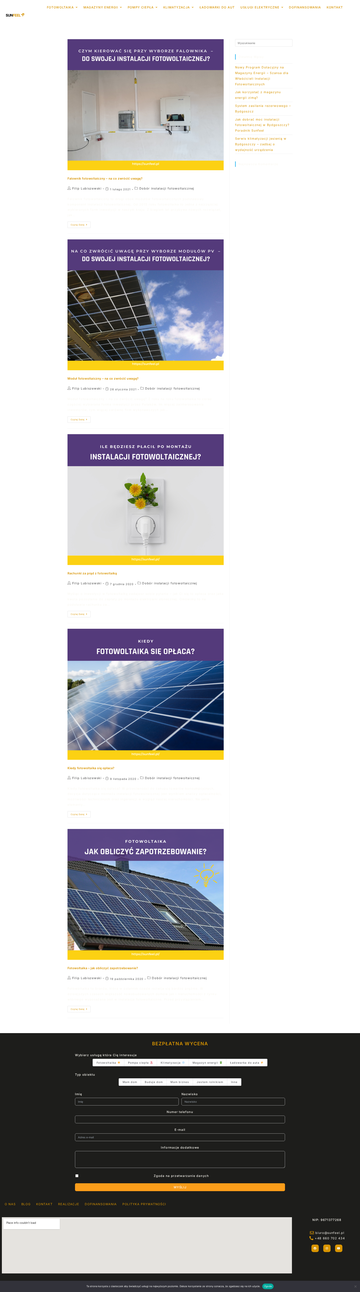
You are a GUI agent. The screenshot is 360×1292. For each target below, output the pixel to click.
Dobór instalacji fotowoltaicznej (166, 188)
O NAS (10, 1204)
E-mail (180, 1130)
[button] (62, 7)
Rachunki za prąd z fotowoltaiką (92, 573)
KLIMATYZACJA (176, 7)
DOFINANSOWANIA (305, 7)
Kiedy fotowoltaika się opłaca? (91, 768)
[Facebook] (315, 1248)
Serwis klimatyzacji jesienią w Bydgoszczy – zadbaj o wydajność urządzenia (260, 144)
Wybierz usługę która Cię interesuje (106, 1055)
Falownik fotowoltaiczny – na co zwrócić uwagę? (105, 178)
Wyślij (180, 1187)
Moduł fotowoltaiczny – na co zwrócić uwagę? (103, 378)
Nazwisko (190, 1094)
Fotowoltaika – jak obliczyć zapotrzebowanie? (103, 968)
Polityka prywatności (144, 1204)
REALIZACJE (68, 1204)
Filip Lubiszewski (87, 188)
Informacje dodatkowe (180, 1147)
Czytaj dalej (78, 224)
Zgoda (268, 1286)
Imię (78, 1094)
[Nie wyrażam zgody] (355, 1286)
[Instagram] (327, 1248)
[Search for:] (263, 42)
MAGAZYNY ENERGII (100, 7)
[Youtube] (338, 1248)
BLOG (26, 1204)
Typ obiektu (85, 1074)
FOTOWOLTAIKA (60, 7)
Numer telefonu (180, 1112)
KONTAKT (335, 7)
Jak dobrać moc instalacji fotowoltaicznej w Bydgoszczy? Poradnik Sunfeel (262, 125)
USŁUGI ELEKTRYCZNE (260, 7)
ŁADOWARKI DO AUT (217, 7)
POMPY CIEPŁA (141, 7)
